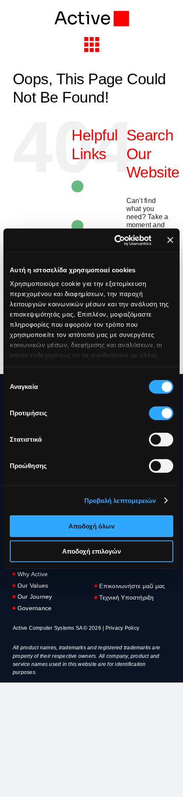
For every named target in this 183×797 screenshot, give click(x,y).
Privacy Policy (122, 628)
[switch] (161, 413)
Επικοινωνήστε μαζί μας (132, 586)
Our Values (32, 585)
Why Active (32, 574)
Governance (34, 608)
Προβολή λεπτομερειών (120, 500)
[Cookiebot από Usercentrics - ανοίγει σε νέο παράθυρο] (115, 240)
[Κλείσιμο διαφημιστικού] (170, 240)
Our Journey (34, 596)
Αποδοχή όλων (91, 526)
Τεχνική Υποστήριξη (126, 597)
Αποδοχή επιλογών (91, 551)
